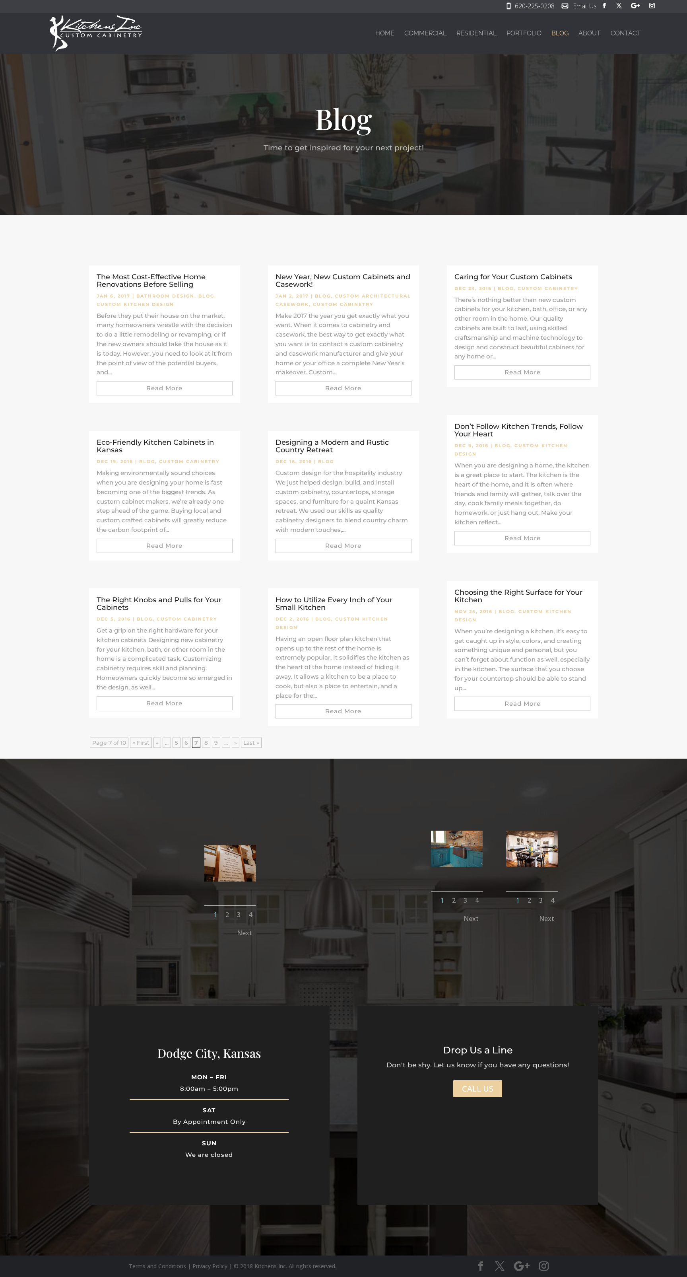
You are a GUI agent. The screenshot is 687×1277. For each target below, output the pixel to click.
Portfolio (524, 34)
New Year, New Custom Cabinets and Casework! (343, 281)
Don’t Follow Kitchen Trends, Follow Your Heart (518, 430)
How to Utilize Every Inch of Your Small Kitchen (334, 604)
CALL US (477, 1088)
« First (140, 742)
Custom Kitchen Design (135, 304)
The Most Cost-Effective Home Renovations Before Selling (151, 281)
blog (206, 296)
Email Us (585, 7)
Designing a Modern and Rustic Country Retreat (332, 446)
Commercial (425, 34)
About (589, 34)
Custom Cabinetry (189, 461)
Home (384, 34)
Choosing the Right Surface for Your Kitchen (518, 596)
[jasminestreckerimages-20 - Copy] (230, 879)
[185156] (532, 865)
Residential (476, 34)
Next (244, 933)
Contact (626, 34)
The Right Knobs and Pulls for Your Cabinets (159, 604)
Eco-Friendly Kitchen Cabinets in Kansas (155, 446)
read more (164, 388)
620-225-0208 (535, 7)
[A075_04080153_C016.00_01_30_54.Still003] (457, 865)
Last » (251, 742)
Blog (560, 34)
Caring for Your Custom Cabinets (513, 277)
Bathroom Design (165, 296)
